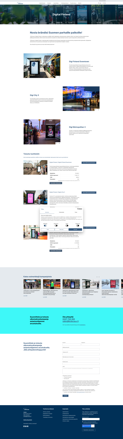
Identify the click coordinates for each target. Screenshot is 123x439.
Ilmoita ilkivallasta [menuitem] (102, 0)
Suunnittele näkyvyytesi (55, 183)
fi (103, 3)
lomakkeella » (83, 324)
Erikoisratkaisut (46, 415)
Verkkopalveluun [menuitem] (64, 3)
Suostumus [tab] (47, 212)
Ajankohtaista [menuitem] (42, 3)
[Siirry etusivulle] (20, 3)
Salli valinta (61, 229)
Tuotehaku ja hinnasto (47, 417)
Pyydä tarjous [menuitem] (73, 3)
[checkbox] (81, 378)
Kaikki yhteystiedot (27, 419)
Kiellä (48, 229)
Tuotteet (49, 3)
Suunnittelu (56, 3)
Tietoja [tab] (76, 212)
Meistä (79, 3)
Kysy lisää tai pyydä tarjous (89, 162)
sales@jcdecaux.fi (27, 416)
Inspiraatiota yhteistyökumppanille (70, 419)
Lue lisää (25, 295)
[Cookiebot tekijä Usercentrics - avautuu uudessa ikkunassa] (78, 209)
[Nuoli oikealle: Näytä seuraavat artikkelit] (99, 277)
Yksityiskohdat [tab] (61, 212)
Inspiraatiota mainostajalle (68, 417)
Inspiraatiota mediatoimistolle (69, 415)
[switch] (56, 225)
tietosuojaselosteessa (81, 392)
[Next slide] (59, 77)
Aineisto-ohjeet (66, 420)
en (105, 3)
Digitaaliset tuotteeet (47, 413)
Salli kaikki (75, 229)
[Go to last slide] (56, 77)
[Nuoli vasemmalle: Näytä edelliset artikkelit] (97, 277)
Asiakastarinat (66, 413)
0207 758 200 (26, 414)
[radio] (81, 377)
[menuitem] (99, 3)
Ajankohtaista (65, 411)
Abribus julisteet (46, 411)
